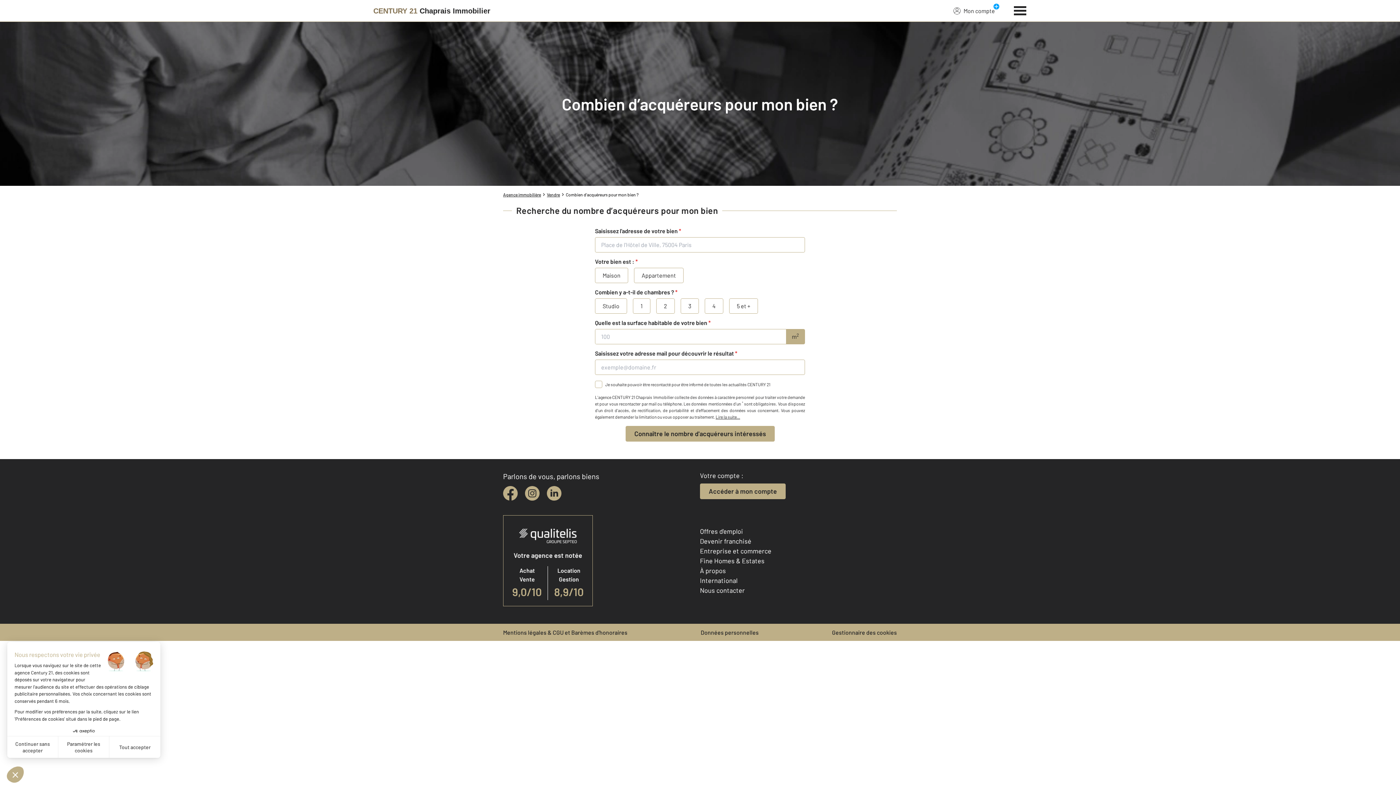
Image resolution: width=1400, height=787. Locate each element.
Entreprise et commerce (735, 551)
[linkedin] (554, 493)
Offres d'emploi (721, 531)
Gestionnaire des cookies (864, 632)
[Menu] (1020, 9)
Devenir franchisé (725, 541)
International (719, 580)
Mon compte (979, 10)
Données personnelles (730, 632)
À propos (713, 571)
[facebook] (510, 493)
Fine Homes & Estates (732, 561)
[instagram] (532, 493)
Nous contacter (722, 590)
